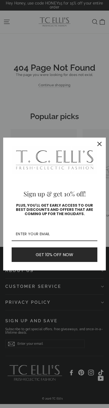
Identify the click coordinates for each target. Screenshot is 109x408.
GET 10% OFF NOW (54, 255)
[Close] (99, 144)
